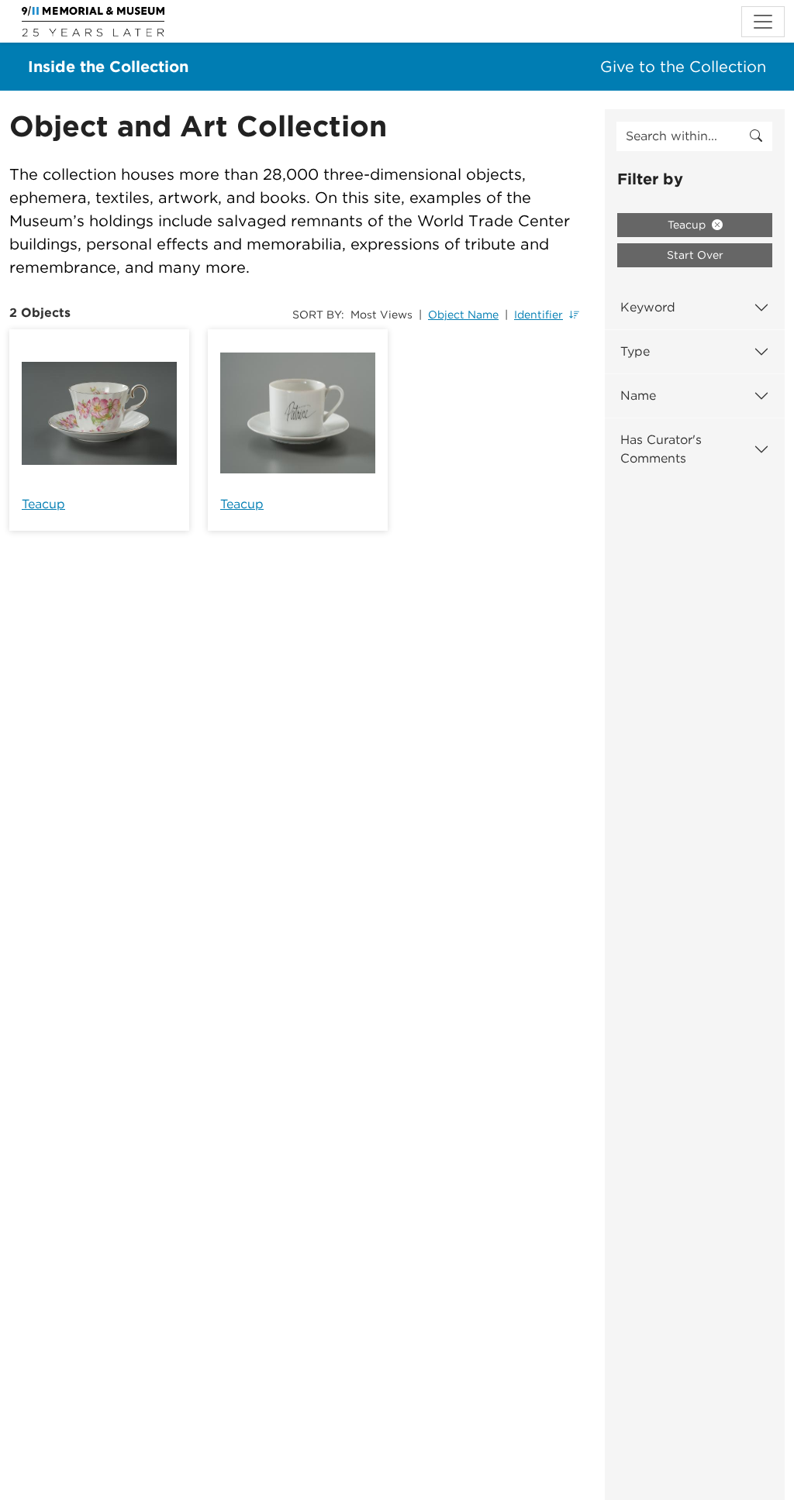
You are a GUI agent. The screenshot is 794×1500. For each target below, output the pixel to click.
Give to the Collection (683, 66)
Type (635, 351)
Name (638, 395)
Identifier (538, 314)
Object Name (463, 314)
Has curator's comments (661, 449)
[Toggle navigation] (763, 21)
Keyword (647, 307)
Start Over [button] (695, 255)
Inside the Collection (108, 66)
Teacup (43, 504)
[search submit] (756, 136)
